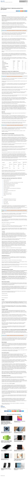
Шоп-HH (2, 1)
